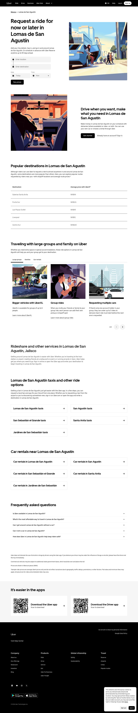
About (48, 3)
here (126, 702)
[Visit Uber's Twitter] (26, 685)
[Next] (122, 327)
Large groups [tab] (17, 259)
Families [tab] (27, 259)
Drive (23, 3)
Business (30, 3)
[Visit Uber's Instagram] (21, 685)
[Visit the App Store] (31, 695)
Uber (9, 3)
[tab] (44, 259)
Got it (132, 708)
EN (108, 3)
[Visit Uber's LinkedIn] (12, 685)
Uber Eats (39, 3)
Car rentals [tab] (37, 259)
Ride (16, 3)
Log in (120, 3)
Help (113, 3)
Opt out (123, 708)
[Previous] (116, 327)
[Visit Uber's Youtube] (16, 685)
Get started (87, 136)
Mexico (13, 12)
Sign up (127, 3)
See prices (17, 82)
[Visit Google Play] (17, 696)
